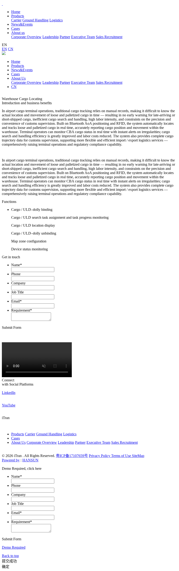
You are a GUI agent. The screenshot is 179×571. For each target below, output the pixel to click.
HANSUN (30, 460)
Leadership (50, 37)
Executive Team (83, 37)
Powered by (11, 460)
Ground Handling (35, 20)
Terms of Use (121, 456)
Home (15, 12)
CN (10, 49)
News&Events (22, 70)
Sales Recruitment (109, 37)
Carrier (16, 20)
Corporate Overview (26, 37)
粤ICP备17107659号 (72, 456)
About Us (18, 78)
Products (17, 66)
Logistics (56, 20)
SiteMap (138, 456)
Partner (65, 37)
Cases (15, 74)
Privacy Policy (100, 456)
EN (4, 49)
